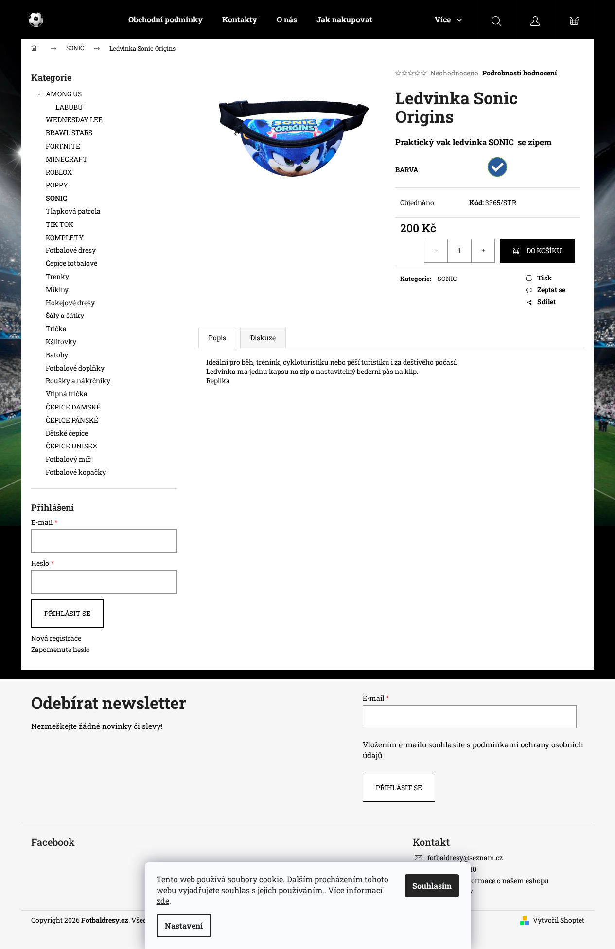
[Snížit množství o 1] (436, 250)
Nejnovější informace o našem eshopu (488, 880)
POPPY (57, 184)
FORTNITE (63, 145)
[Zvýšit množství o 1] (482, 250)
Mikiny (57, 289)
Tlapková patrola (73, 211)
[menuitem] (165, 19)
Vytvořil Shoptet (558, 920)
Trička (56, 328)
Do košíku (544, 250)
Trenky (57, 276)
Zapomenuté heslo (60, 649)
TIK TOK (59, 224)
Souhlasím (432, 885)
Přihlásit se (67, 613)
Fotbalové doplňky (75, 367)
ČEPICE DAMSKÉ (73, 406)
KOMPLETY (65, 237)
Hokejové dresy (70, 302)
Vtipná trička (67, 393)
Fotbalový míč (68, 459)
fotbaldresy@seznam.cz (465, 857)
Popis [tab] (217, 337)
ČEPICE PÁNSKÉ (72, 420)
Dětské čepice (67, 433)
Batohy (57, 354)
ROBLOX (59, 172)
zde (163, 900)
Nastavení (184, 925)
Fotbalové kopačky (76, 472)
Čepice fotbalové (71, 263)
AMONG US (64, 93)
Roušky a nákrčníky (78, 380)
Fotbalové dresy (71, 250)
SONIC (56, 198)
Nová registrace (56, 638)
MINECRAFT (67, 159)
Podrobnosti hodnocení (519, 72)
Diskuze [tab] (263, 337)
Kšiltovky (61, 341)
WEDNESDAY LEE (74, 119)
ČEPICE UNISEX (71, 445)
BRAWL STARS (69, 132)
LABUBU (69, 107)
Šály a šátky (65, 315)
